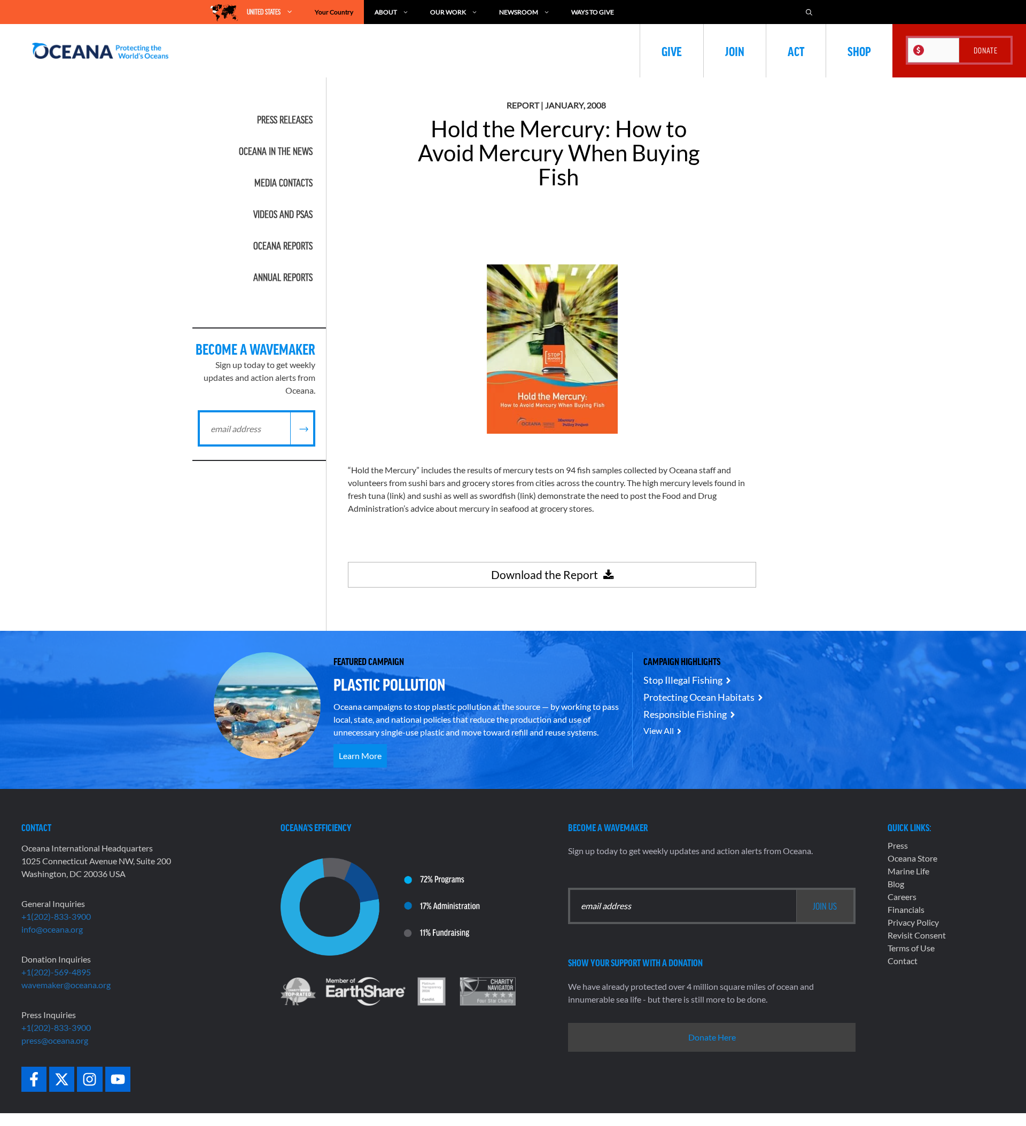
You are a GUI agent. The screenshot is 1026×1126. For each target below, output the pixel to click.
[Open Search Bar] (809, 12)
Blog (896, 884)
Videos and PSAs (283, 214)
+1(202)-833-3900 (56, 916)
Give (672, 51)
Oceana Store (912, 858)
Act (796, 51)
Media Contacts (283, 182)
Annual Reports (283, 277)
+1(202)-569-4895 (56, 972)
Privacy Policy (913, 922)
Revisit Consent (917, 935)
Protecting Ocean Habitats (699, 697)
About (386, 12)
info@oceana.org (52, 929)
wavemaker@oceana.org (66, 985)
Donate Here (712, 1037)
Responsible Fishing (685, 714)
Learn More (360, 755)
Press (898, 845)
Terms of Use (911, 948)
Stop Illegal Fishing (682, 680)
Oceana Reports (283, 245)
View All (658, 730)
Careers (902, 897)
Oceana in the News (276, 151)
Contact (903, 961)
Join (734, 51)
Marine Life (908, 871)
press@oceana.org (54, 1040)
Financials (906, 909)
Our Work (448, 12)
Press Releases (285, 119)
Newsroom (518, 12)
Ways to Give (592, 12)
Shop (859, 51)
